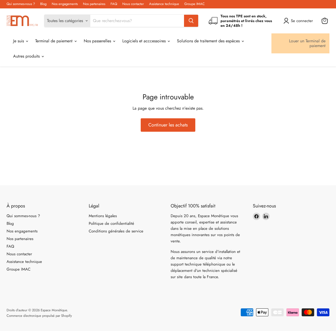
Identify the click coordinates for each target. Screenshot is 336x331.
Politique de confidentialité (111, 223)
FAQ (114, 4)
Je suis (19, 41)
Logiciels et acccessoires (144, 41)
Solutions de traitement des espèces (209, 41)
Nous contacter (133, 4)
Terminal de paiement (54, 41)
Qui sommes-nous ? (21, 4)
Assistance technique (164, 4)
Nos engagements (65, 4)
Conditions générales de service (116, 231)
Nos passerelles (98, 41)
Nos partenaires (94, 4)
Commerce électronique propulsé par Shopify (39, 315)
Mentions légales (103, 216)
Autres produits (27, 56)
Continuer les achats (168, 124)
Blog (43, 4)
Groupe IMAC (194, 4)
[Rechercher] (191, 21)
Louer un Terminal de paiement (307, 43)
